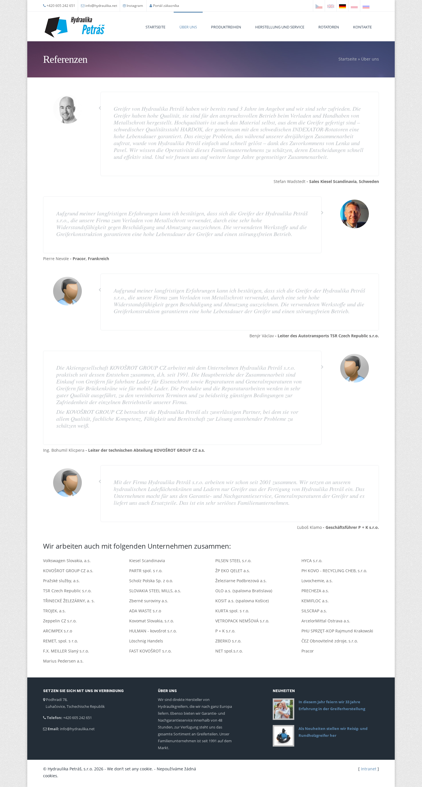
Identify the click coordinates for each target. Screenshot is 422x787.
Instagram (134, 5)
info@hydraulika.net (101, 5)
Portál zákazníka (166, 5)
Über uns (188, 27)
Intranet (368, 769)
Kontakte (362, 27)
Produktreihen (226, 27)
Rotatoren (328, 27)
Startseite (155, 27)
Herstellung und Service (279, 27)
